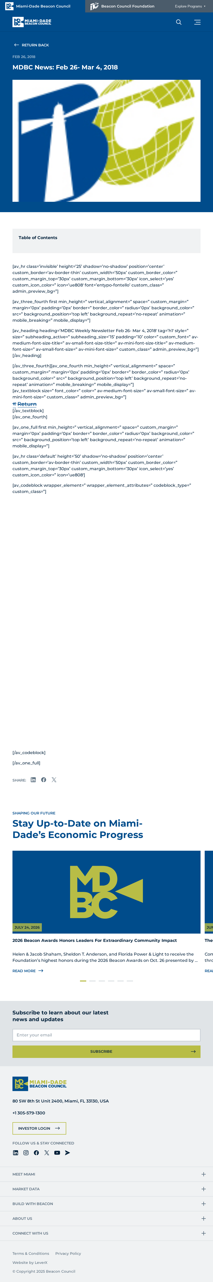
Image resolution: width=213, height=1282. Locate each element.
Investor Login (34, 1128)
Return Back (35, 45)
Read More (24, 971)
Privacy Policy (68, 1253)
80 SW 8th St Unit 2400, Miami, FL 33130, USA (60, 1101)
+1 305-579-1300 (28, 1113)
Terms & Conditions (30, 1253)
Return (27, 403)
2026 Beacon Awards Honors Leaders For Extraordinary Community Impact (94, 940)
